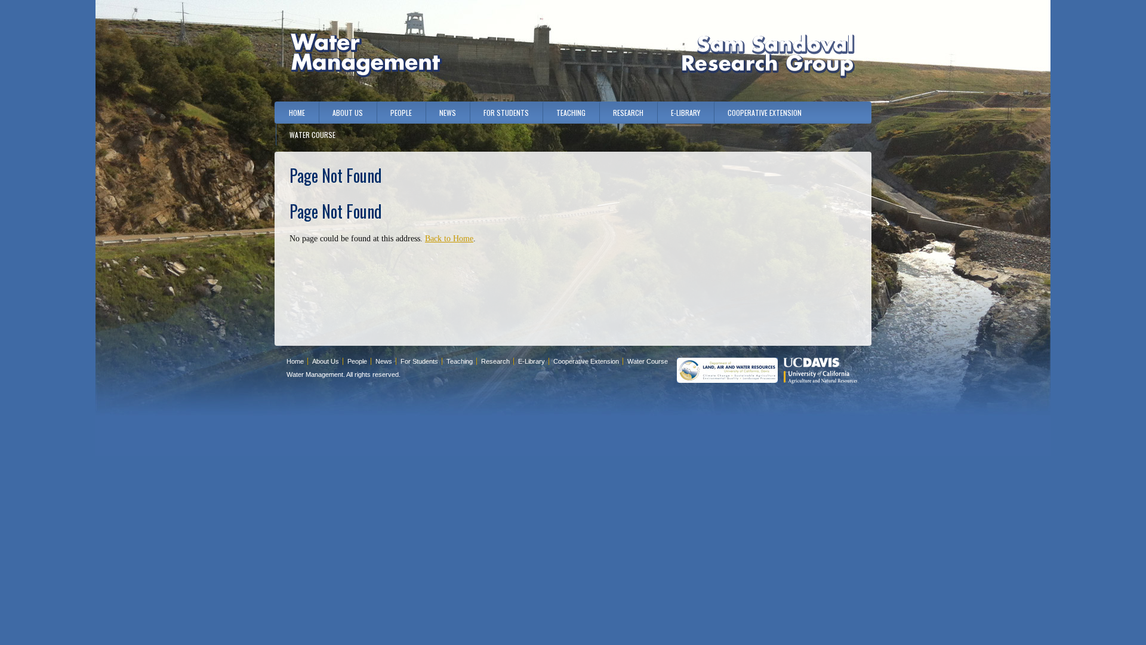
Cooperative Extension (765, 113)
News (447, 113)
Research (628, 113)
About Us (347, 113)
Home (297, 113)
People (401, 113)
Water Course (312, 135)
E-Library (685, 113)
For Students (506, 113)
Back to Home (449, 238)
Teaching (571, 113)
